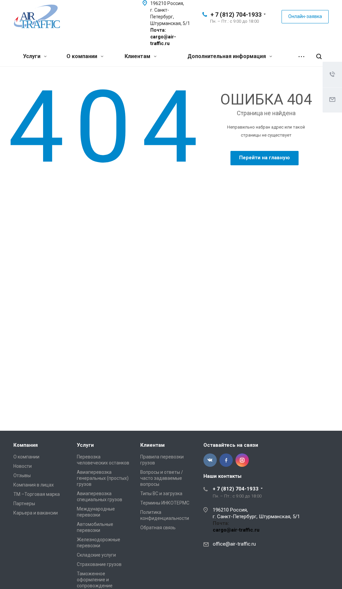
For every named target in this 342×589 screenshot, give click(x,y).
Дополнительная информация (227, 56)
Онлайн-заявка (305, 16)
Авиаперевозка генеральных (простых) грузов (103, 478)
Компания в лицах (33, 484)
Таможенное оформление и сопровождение (95, 579)
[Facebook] (226, 460)
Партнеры (24, 503)
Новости (22, 466)
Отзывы (22, 475)
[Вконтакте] (210, 460)
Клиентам (138, 56)
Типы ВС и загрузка (161, 493)
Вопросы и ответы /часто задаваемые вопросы (161, 478)
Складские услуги (96, 555)
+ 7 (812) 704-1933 (236, 14)
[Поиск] (319, 56)
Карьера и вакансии (35, 513)
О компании (82, 56)
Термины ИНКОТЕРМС (164, 503)
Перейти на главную (264, 158)
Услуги (32, 56)
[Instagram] (242, 460)
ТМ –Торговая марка (36, 494)
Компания (25, 445)
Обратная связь (158, 527)
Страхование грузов (99, 564)
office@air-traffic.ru (234, 544)
